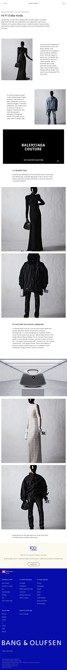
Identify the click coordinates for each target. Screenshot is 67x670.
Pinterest (4, 631)
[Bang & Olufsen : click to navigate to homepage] (33, 3)
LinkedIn (4, 619)
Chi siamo (39, 583)
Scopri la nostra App (24, 614)
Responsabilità (40, 586)
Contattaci (4, 594)
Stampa (39, 594)
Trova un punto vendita (7, 600)
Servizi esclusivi (5, 583)
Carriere (39, 591)
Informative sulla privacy (25, 594)
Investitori (39, 589)
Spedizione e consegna (7, 586)
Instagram (4, 616)
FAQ (3, 597)
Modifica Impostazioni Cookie (26, 589)
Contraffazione (22, 586)
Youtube (4, 625)
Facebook (4, 614)
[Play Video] (33, 146)
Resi (3, 589)
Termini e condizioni (23, 597)
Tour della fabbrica (41, 603)
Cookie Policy (22, 591)
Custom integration (41, 597)
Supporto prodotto (6, 591)
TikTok (3, 628)
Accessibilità (22, 583)
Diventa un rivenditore (42, 600)
